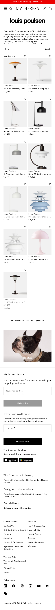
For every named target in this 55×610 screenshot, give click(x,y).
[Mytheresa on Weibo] (47, 585)
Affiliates (32, 547)
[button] (25, 56)
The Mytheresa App (37, 526)
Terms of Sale (10, 557)
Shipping (8, 538)
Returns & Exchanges (13, 542)
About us (32, 522)
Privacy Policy (10, 568)
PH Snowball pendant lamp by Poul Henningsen (26, 260)
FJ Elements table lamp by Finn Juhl (20, 174)
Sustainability (34, 530)
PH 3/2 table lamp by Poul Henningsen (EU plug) (26, 302)
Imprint (7, 572)
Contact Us (9, 526)
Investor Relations (36, 542)
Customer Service (12, 522)
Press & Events (34, 534)
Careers (31, 538)
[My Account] (45, 8)
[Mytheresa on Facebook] (14, 585)
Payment (7, 534)
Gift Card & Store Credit (15, 530)
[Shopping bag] (50, 8)
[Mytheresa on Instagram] (30, 585)
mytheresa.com (34, 603)
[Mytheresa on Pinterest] (22, 585)
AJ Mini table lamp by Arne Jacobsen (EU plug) (26, 131)
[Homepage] (27, 8)
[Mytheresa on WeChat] (5, 593)
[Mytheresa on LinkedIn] (5, 585)
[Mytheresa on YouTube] (39, 585)
